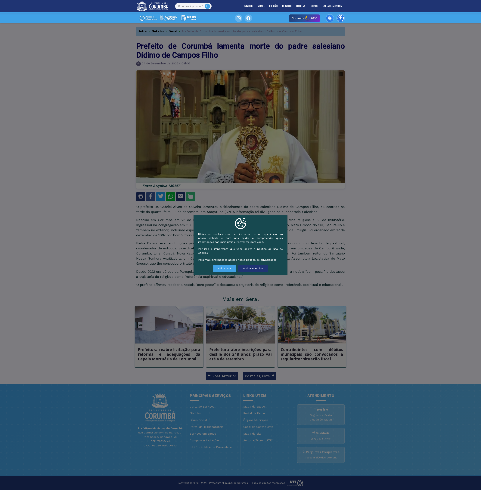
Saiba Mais (224, 268)
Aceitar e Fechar (252, 268)
